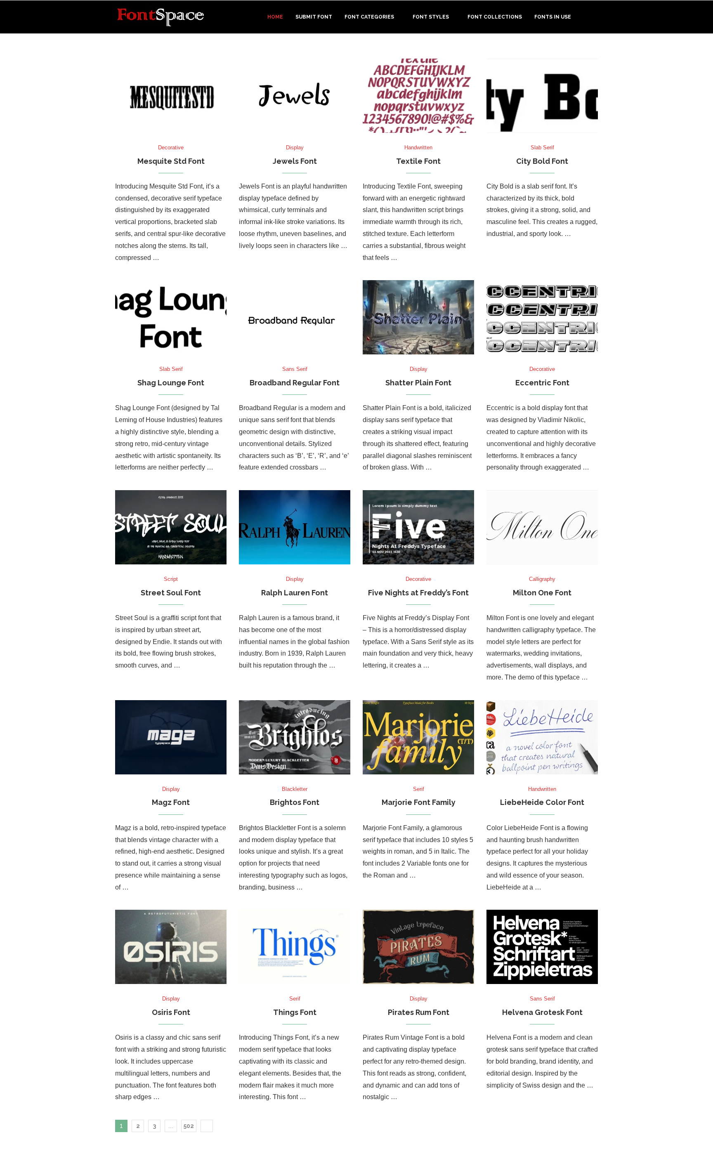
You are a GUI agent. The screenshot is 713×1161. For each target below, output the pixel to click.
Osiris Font (171, 1012)
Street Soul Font (171, 592)
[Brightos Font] (294, 737)
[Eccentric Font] (542, 317)
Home (275, 17)
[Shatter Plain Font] (418, 317)
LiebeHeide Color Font (542, 802)
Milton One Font (542, 592)
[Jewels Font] (294, 96)
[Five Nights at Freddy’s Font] (418, 527)
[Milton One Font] (542, 527)
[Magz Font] (171, 737)
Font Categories (369, 17)
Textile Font (418, 161)
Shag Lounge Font (170, 382)
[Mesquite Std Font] (171, 96)
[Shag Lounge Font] (171, 317)
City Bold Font (542, 161)
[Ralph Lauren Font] (294, 527)
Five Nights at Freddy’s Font (418, 592)
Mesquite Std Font (171, 161)
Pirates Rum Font (418, 1012)
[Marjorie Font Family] (418, 737)
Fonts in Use (552, 17)
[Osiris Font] (171, 947)
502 (189, 1126)
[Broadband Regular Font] (294, 317)
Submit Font (313, 17)
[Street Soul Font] (171, 527)
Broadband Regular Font (295, 382)
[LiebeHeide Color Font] (542, 737)
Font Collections (494, 17)
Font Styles (431, 17)
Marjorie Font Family (419, 802)
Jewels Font (295, 161)
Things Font (294, 1012)
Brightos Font (294, 802)
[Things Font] (294, 947)
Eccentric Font (542, 382)
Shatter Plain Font (418, 382)
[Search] (594, 16)
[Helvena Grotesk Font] (542, 947)
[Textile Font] (418, 96)
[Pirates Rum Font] (418, 947)
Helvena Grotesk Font (542, 1012)
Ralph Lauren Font (294, 592)
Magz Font (171, 802)
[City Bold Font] (542, 96)
